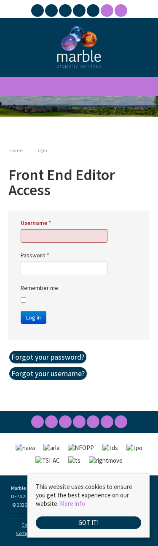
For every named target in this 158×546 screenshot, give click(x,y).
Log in (33, 317)
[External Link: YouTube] (94, 12)
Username (36, 223)
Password (35, 255)
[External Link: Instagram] (66, 12)
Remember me (39, 288)
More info (72, 504)
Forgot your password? (47, 357)
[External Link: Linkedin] (80, 12)
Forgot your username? (48, 373)
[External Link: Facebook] (38, 12)
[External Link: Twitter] (52, 12)
